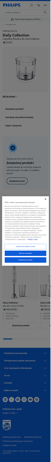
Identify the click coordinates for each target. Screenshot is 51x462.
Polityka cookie (19, 240)
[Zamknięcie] (44, 198)
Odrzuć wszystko (24, 254)
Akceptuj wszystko (25, 261)
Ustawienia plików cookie (24, 247)
